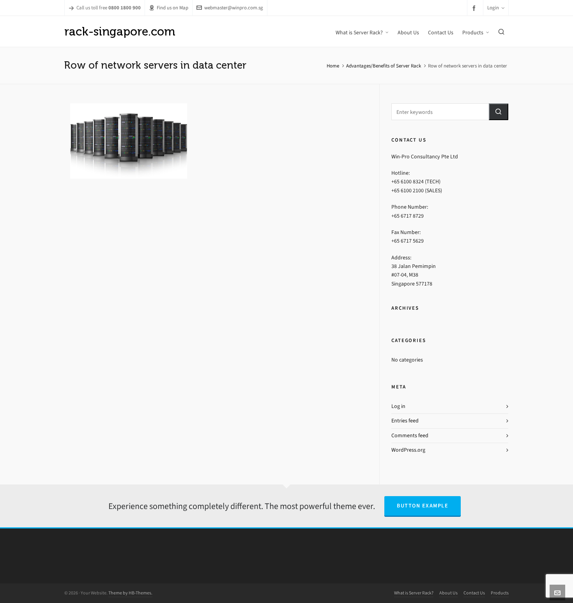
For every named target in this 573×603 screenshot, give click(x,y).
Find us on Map (172, 7)
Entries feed (405, 420)
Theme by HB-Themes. (130, 593)
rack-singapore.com (119, 31)
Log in (398, 406)
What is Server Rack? (413, 593)
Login (493, 7)
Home (333, 65)
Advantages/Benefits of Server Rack (383, 65)
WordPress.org (408, 450)
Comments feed (409, 435)
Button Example (422, 505)
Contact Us (474, 593)
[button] (498, 111)
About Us (448, 593)
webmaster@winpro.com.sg (233, 7)
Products (500, 593)
